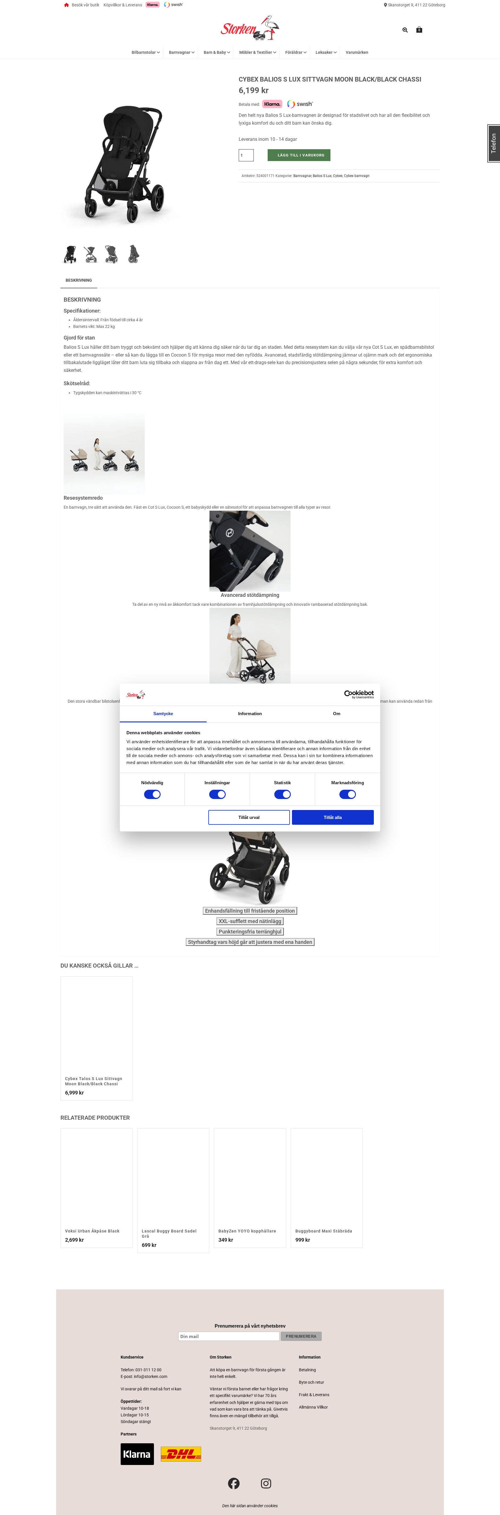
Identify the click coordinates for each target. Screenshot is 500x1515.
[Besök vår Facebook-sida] (234, 1484)
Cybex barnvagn (357, 176)
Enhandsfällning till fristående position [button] (250, 911)
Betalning (307, 1370)
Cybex (338, 176)
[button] (174, 87)
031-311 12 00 (148, 1370)
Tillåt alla (333, 817)
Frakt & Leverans (314, 1394)
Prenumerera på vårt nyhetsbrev (250, 1326)
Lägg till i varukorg (301, 155)
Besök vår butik (85, 5)
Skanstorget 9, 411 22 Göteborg (416, 5)
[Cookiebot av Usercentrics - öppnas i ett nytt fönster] (348, 694)
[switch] (217, 794)
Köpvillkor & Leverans (123, 5)
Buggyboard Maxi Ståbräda (323, 1231)
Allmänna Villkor (313, 1407)
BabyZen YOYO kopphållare (247, 1231)
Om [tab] (336, 713)
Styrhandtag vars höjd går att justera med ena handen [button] (250, 942)
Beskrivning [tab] (79, 280)
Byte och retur (311, 1382)
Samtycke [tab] (163, 713)
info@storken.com (150, 1376)
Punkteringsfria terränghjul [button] (250, 932)
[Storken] (250, 27)
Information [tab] (250, 713)
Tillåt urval (249, 817)
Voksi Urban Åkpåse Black (92, 1231)
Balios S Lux (322, 176)
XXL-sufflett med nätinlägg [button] (250, 921)
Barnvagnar (302, 176)
